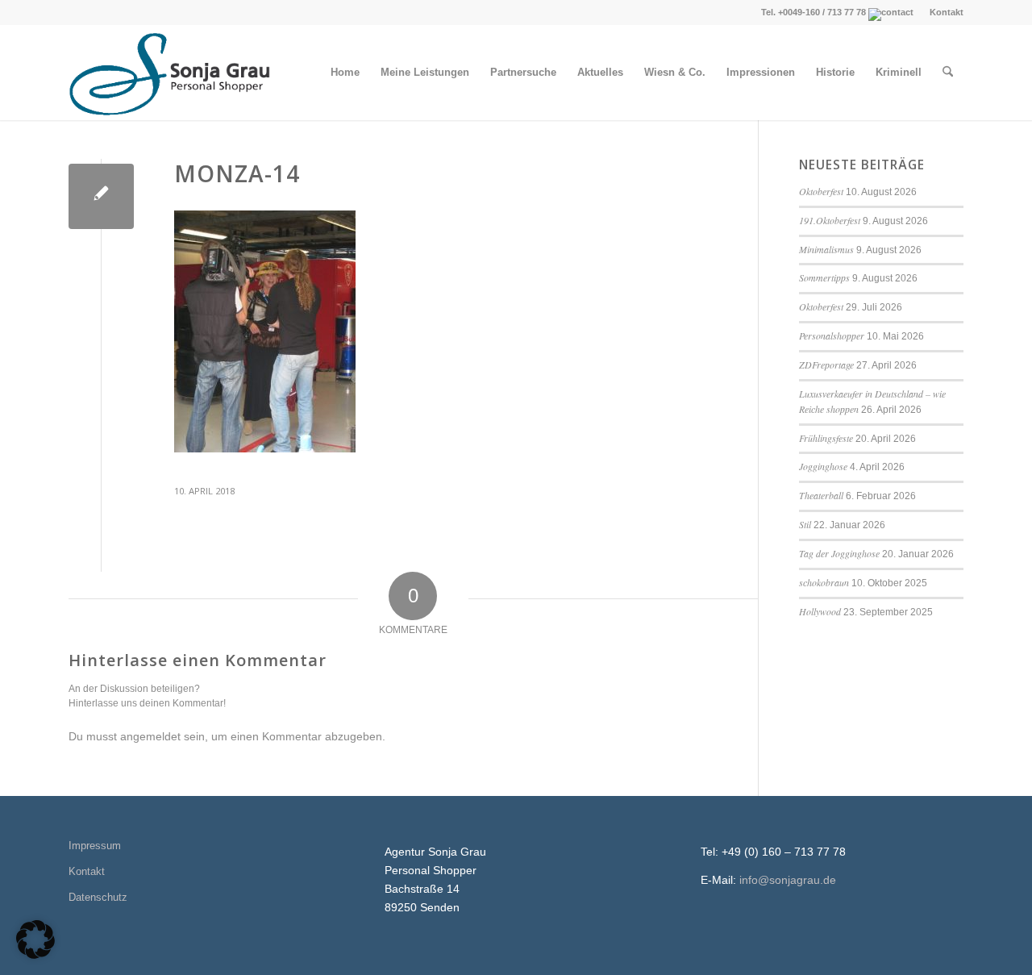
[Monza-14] (101, 196)
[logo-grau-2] (172, 72)
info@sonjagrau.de (787, 879)
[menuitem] (942, 12)
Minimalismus (826, 249)
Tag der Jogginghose (839, 553)
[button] (35, 939)
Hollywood (820, 611)
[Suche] (947, 72)
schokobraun (824, 582)
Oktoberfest (821, 191)
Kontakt (946, 12)
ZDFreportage (826, 364)
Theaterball (821, 495)
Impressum (95, 846)
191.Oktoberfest (829, 220)
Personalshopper (831, 335)
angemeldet (150, 736)
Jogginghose (823, 466)
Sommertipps (824, 277)
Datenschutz (98, 897)
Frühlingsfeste (826, 437)
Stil (805, 524)
